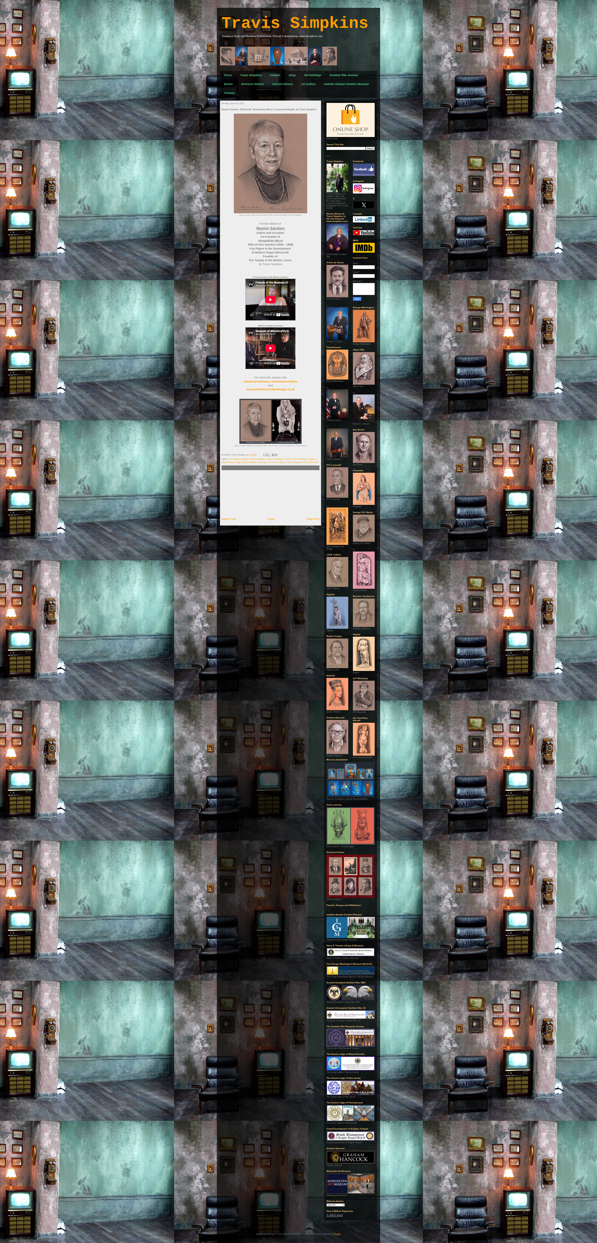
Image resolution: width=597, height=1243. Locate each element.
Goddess (312, 459)
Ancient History (282, 84)
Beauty (245, 459)
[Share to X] (270, 454)
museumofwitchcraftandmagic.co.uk (270, 389)
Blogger (337, 1234)
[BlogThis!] (267, 454)
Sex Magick (280, 462)
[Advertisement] (270, 493)
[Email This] (264, 454)
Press (228, 75)
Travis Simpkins (295, 23)
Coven (288, 459)
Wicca (305, 462)
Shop (292, 75)
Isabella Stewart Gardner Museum (346, 84)
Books (228, 84)
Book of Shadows (257, 459)
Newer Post (229, 519)
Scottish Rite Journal (344, 75)
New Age (262, 462)
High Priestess (228, 462)
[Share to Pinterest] (276, 454)
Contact (275, 75)
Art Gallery (308, 84)
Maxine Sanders (250, 462)
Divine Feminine (299, 459)
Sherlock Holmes (252, 84)
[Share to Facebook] (273, 454)
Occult (271, 462)
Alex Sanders (235, 459)
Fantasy (229, 92)
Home (271, 519)
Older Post (312, 519)
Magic (238, 462)
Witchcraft (314, 462)
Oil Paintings (312, 75)
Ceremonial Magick (275, 459)
